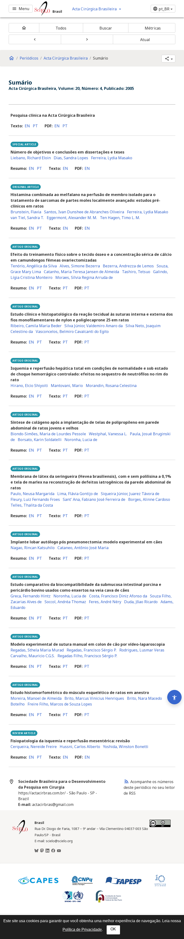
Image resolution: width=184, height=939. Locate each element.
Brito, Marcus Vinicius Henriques (94, 698)
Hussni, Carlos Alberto (80, 746)
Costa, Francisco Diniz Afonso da (118, 596)
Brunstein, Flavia (26, 212)
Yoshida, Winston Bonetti (125, 746)
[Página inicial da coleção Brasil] (20, 833)
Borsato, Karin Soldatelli (40, 439)
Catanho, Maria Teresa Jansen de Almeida (81, 271)
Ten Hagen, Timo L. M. (120, 217)
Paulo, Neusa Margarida (32, 493)
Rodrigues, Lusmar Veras (141, 650)
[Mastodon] (42, 850)
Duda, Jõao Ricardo (141, 601)
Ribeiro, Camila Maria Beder (36, 325)
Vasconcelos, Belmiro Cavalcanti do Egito (72, 331)
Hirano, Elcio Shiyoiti (29, 385)
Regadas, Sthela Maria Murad (37, 650)
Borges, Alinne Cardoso (149, 499)
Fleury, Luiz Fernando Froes (35, 499)
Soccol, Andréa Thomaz (65, 601)
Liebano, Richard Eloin (31, 157)
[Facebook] (53, 850)
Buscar (105, 28)
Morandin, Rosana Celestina (111, 385)
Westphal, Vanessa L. (108, 433)
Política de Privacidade (82, 929)
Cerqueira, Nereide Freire (34, 746)
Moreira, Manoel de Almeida (36, 698)
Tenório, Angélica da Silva (34, 266)
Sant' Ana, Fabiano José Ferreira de (94, 499)
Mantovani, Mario (67, 385)
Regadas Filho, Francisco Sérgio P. (87, 655)
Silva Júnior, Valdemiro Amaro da (93, 325)
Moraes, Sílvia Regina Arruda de (84, 277)
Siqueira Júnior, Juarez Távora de (130, 493)
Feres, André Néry (105, 601)
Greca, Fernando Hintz (31, 596)
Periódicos (29, 58)
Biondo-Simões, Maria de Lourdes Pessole (48, 433)
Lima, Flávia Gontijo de (77, 493)
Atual (145, 39)
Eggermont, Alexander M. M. (72, 217)
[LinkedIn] (47, 850)
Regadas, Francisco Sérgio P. (91, 650)
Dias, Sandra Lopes (71, 157)
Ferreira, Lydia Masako (111, 157)
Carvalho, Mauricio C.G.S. (33, 655)
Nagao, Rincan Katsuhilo (33, 547)
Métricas (153, 28)
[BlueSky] (36, 850)
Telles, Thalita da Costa (32, 505)
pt (35, 126)
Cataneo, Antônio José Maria (83, 547)
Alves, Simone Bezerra (80, 266)
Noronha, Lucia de (80, 439)
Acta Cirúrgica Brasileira (66, 58)
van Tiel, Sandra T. (27, 217)
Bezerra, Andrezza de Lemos (128, 266)
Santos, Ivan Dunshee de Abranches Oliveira (84, 212)
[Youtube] (59, 850)
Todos (61, 28)
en (27, 126)
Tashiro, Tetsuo (136, 271)
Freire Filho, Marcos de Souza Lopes (60, 704)
